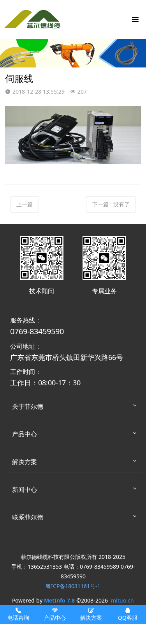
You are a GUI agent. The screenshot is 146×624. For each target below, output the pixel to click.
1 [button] (66, 63)
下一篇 (111, 204)
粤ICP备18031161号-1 (73, 586)
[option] (73, 53)
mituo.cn (122, 600)
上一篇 (24, 204)
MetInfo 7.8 (59, 600)
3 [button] (79, 63)
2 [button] (73, 63)
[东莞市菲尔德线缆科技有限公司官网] (33, 19)
